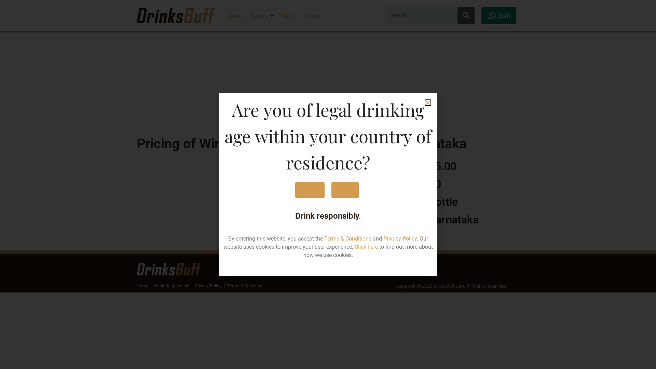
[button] (427, 102)
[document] (328, 184)
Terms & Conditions (347, 238)
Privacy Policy (400, 238)
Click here (366, 247)
